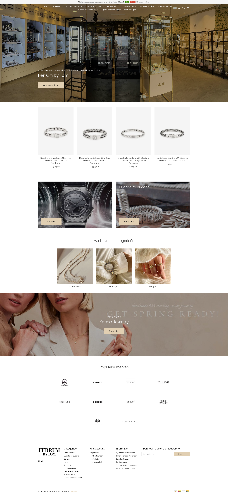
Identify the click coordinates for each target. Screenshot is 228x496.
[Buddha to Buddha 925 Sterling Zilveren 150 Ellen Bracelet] (172, 131)
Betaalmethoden (122, 459)
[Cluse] (163, 382)
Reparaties (68, 465)
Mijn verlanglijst (96, 462)
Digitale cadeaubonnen (111, 10)
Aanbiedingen (130, 10)
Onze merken (69, 453)
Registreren (94, 453)
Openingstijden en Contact (126, 465)
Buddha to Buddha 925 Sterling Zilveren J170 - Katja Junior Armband (133, 160)
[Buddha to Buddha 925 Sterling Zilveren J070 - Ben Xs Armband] (56, 131)
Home (44, 6)
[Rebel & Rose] (97, 422)
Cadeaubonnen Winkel (88, 10)
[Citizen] (130, 382)
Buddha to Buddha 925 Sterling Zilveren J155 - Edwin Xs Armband (94, 160)
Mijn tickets (94, 459)
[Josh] (130, 402)
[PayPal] (183, 491)
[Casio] (97, 382)
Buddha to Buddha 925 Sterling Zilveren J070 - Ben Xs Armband (55, 160)
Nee (132, 2)
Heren (66, 462)
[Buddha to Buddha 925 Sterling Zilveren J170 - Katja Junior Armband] (133, 131)
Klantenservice (69, 474)
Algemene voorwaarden (125, 453)
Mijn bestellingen (96, 456)
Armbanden (75, 286)
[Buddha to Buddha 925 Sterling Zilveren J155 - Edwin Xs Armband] (94, 131)
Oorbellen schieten (147, 6)
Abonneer (182, 454)
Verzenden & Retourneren (126, 468)
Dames (66, 459)
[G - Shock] (97, 402)
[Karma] (163, 402)
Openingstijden (51, 85)
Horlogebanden (70, 468)
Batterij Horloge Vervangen (126, 456)
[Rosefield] (130, 422)
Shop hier (114, 331)
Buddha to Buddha (71, 456)
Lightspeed (73, 491)
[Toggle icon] (179, 8)
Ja (127, 2)
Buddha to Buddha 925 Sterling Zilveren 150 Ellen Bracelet (172, 159)
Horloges (114, 286)
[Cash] (175, 491)
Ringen (152, 286)
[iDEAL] (179, 491)
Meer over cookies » (143, 2)
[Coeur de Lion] (64, 402)
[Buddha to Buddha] (64, 382)
